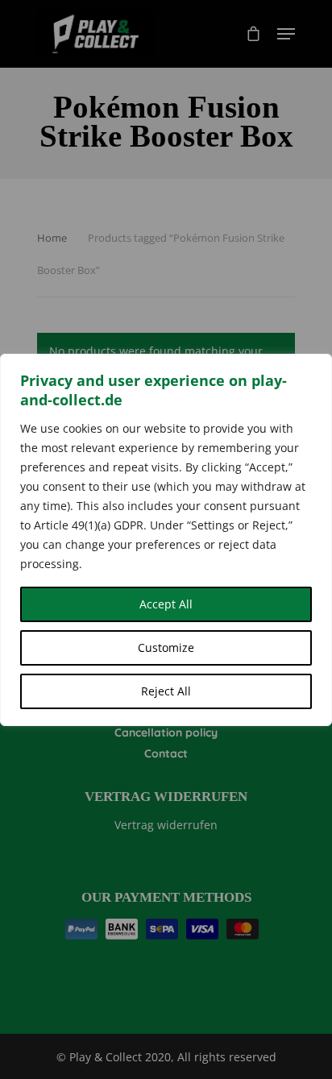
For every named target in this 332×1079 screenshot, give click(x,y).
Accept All (166, 604)
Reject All (166, 691)
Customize (166, 647)
